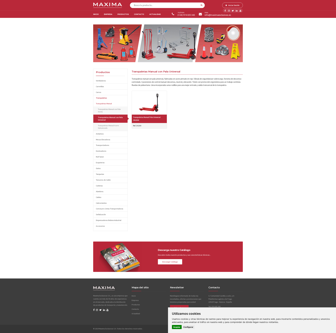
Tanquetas (100, 174)
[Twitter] (233, 11)
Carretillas (100, 86)
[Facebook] (225, 11)
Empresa (108, 14)
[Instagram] (229, 11)
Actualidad (155, 14)
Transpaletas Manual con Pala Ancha (109, 110)
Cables (98, 197)
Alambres (99, 191)
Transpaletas (101, 98)
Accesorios (100, 226)
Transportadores (102, 145)
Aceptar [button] (176, 327)
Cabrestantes (101, 203)
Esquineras (100, 162)
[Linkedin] (236, 11)
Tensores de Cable (103, 180)
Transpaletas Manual (104, 103)
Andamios (100, 134)
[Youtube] (240, 11)
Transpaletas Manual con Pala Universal (110, 118)
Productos (123, 14)
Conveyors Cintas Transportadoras (109, 209)
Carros (98, 92)
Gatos (98, 168)
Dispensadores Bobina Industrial (108, 220)
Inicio (96, 14)
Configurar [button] (188, 327)
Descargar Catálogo (170, 262)
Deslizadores (101, 151)
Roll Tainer (100, 157)
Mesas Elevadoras (103, 139)
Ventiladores (101, 81)
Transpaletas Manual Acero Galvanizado (108, 126)
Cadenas (99, 186)
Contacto (139, 14)
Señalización (101, 214)
